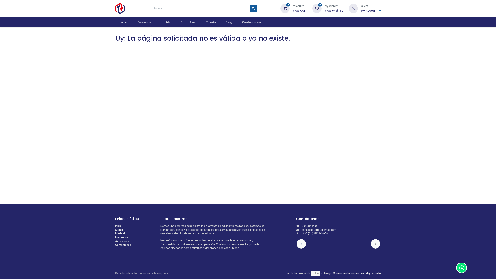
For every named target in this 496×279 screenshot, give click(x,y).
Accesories (122, 241)
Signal (119, 229)
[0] (285, 8)
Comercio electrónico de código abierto (357, 273)
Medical (120, 233)
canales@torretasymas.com (319, 229)
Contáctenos (123, 244)
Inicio (118, 225)
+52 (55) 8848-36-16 (315, 233)
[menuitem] (124, 22)
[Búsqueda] (253, 8)
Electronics (122, 237)
